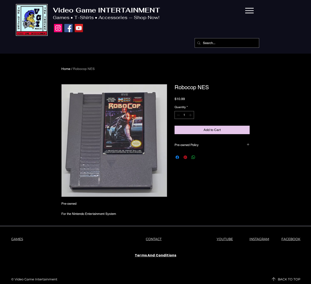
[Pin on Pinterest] (185, 157)
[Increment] (190, 115)
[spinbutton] (184, 115)
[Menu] (249, 10)
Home (65, 69)
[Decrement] (177, 115)
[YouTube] (79, 28)
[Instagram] (58, 28)
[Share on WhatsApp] (193, 157)
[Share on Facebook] (177, 157)
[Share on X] (201, 157)
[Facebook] (68, 28)
